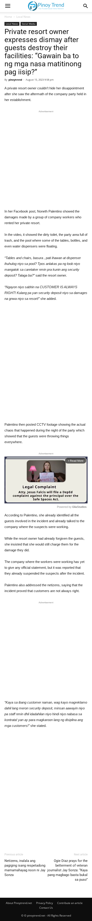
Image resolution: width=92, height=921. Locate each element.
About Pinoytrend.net (19, 903)
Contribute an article (70, 903)
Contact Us (46, 908)
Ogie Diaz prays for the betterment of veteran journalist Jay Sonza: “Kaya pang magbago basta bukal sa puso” (67, 870)
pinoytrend (15, 79)
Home (8, 17)
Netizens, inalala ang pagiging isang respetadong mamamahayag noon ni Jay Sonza (24, 868)
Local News (23, 17)
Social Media (29, 23)
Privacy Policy (44, 903)
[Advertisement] (46, 160)
